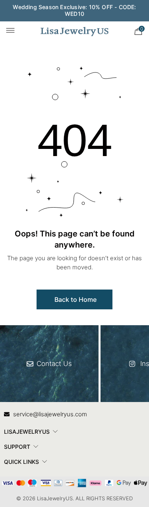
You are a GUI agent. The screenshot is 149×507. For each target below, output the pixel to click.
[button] (74, 299)
